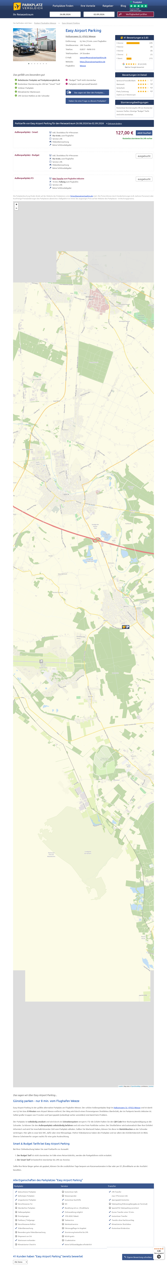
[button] (28, 63)
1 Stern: (119, 58)
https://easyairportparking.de (92, 61)
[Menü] (163, 1247)
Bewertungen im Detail (134, 74)
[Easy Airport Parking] (125, 627)
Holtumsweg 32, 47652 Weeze (127, 1107)
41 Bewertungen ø (136, 37)
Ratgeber (108, 5)
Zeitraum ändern (115, 123)
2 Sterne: (120, 54)
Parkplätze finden (63, 5)
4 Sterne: (120, 47)
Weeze (83, 65)
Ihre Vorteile (88, 5)
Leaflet (121, 1086)
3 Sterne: (120, 50)
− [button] (16, 208)
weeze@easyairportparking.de (93, 57)
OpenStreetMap (135, 1086)
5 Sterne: (120, 43)
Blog (123, 5)
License (151, 1086)
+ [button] (16, 204)
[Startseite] (27, 11)
